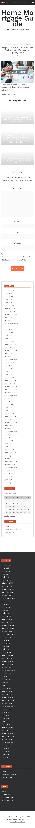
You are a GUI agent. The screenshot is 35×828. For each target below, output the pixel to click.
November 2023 (10, 389)
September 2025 (11, 323)
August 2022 (9, 434)
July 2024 (8, 365)
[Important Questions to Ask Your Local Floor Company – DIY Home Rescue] (17, 155)
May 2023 (8, 408)
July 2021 (8, 474)
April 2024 (8, 375)
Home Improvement (12, 529)
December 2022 (10, 423)
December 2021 (10, 459)
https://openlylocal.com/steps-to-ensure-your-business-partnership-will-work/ (15, 87)
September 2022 (11, 432)
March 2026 (9, 305)
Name (17, 222)
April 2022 (8, 447)
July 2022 (8, 438)
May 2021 (8, 480)
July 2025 (8, 329)
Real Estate (14, 44)
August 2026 (9, 290)
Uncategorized (10, 532)
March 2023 (9, 413)
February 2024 (10, 381)
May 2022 (8, 444)
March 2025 (9, 341)
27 (14, 513)
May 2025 (8, 335)
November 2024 (10, 353)
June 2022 (8, 441)
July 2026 (8, 293)
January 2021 (9, 483)
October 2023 (9, 392)
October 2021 (9, 465)
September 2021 (10, 468)
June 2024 (8, 368)
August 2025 (9, 326)
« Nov (6, 516)
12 (10, 506)
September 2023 (11, 396)
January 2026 (9, 311)
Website (17, 243)
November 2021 (10, 462)
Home (13, 56)
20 (14, 509)
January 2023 (9, 419)
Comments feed (7, 797)
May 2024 (8, 371)
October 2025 (9, 320)
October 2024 (9, 356)
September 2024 (11, 360)
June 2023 (8, 404)
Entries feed (6, 794)
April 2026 (8, 302)
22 (21, 509)
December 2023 (10, 386)
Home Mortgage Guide (17, 19)
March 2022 (9, 450)
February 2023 (10, 417)
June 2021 (8, 477)
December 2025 (10, 314)
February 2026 (10, 308)
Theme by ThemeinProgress (14, 819)
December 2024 (10, 350)
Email (17, 232)
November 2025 (10, 317)
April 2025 (8, 338)
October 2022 (9, 429)
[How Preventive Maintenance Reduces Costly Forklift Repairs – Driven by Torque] (17, 114)
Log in (3, 791)
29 (21, 513)
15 (21, 506)
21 (17, 509)
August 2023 (9, 398)
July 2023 (8, 402)
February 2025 (10, 344)
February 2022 (10, 453)
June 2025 (8, 332)
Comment (17, 189)
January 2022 (9, 456)
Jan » (12, 516)
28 (17, 513)
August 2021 (9, 471)
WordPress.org (7, 800)
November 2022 (10, 426)
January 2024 (9, 383)
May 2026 (8, 299)
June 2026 (8, 296)
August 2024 (9, 362)
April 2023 (8, 411)
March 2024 (9, 377)
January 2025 (9, 347)
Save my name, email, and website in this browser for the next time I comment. (17, 260)
